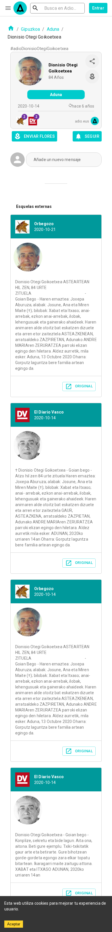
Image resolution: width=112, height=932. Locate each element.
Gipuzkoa (30, 29)
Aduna (53, 29)
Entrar (98, 8)
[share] (92, 61)
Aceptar (13, 924)
